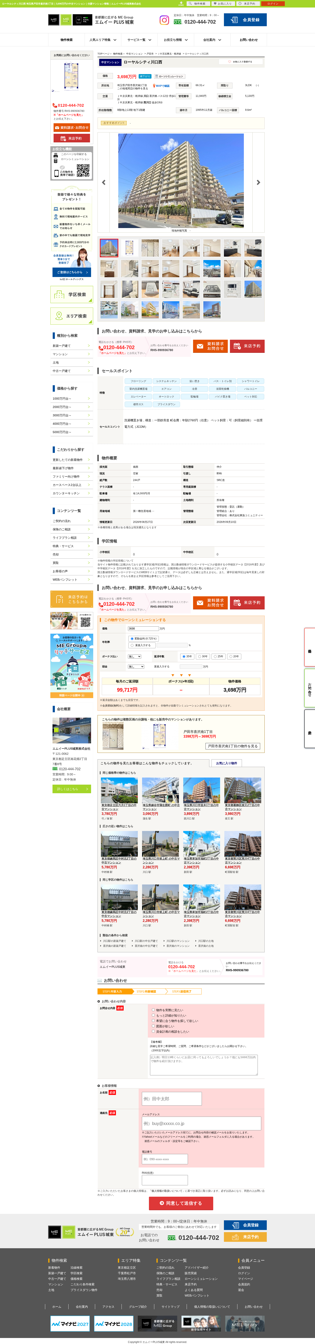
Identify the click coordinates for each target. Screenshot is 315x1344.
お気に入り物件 (226, 763)
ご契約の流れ (62, 521)
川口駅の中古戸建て (146, 940)
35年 (189, 656)
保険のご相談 (62, 529)
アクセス (108, 1306)
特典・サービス (63, 546)
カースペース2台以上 (67, 485)
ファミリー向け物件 (66, 476)
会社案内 (82, 1306)
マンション (60, 354)
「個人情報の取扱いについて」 (167, 1190)
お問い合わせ (249, 39)
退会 (241, 1290)
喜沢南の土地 (206, 945)
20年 (236, 656)
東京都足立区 (127, 1267)
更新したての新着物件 (68, 459)
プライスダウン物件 (84, 1290)
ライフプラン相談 (65, 537)
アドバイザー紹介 (197, 1267)
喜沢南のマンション (178, 945)
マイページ (245, 1278)
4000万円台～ (62, 423)
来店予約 (251, 1237)
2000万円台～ (62, 407)
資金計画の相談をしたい (172, 1031)
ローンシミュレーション (75, 159)
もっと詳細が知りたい (170, 1015)
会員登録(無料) (111, 705)
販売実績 (191, 1273)
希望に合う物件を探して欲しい (176, 1021)
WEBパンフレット (65, 579)
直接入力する (144, 645)
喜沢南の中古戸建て (146, 945)
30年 (205, 656)
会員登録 (251, 20)
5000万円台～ (62, 432)
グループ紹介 (138, 1306)
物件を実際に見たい (169, 1010)
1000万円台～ (62, 398)
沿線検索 (76, 1267)
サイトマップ (171, 1306)
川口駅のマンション (178, 940)
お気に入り (225, 3)
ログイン (244, 1273)
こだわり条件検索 (82, 1284)
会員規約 (244, 1284)
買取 (56, 563)
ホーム (56, 1306)
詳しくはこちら (67, 789)
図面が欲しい (164, 1026)
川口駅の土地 (206, 940)
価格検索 (76, 1278)
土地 (56, 362)
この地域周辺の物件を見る (132, 88)
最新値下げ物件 (63, 468)
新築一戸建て (62, 345)
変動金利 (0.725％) (145, 638)
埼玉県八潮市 (127, 1278)
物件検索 (67, 39)
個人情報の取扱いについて (212, 1306)
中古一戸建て (62, 371)
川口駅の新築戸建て (114, 940)
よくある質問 (194, 1290)
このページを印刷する (74, 154)
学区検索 (76, 1273)
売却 (56, 554)
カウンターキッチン (66, 493)
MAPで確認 (162, 85)
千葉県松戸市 (127, 1273)
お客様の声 (60, 571)
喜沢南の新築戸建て (114, 945)
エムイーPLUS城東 (112, 966)
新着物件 (54, 1267)
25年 (220, 656)
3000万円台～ (62, 415)
